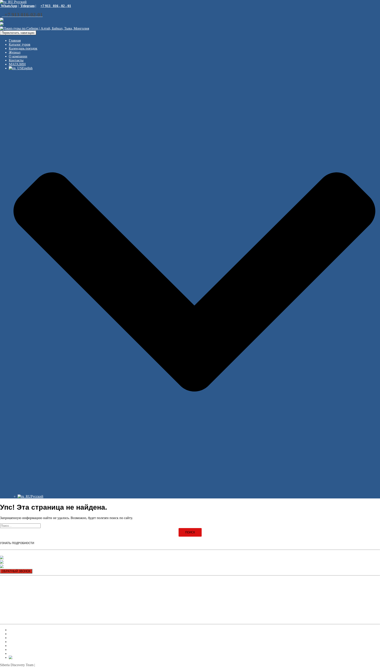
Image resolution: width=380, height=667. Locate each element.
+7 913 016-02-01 (15, 554)
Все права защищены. (52, 665)
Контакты (16, 60)
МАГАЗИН (17, 64)
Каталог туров (19, 44)
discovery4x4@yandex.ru (24, 567)
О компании (18, 56)
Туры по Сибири (12, 581)
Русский (20, 2)
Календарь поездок (23, 48)
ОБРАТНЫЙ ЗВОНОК (16, 571)
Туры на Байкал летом (16, 603)
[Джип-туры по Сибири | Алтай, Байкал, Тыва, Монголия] (44, 28)
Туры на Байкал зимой (17, 611)
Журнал (14, 52)
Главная (15, 40)
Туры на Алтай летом (16, 596)
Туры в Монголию (14, 618)
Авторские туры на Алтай (19, 588)
